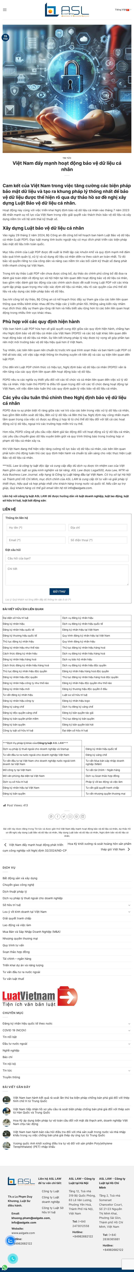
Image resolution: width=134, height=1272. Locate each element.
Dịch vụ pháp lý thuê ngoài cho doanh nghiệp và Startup (36, 748)
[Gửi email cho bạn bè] (70, 817)
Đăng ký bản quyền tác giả (77, 712)
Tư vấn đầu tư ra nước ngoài (21, 972)
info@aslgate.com (24, 1222)
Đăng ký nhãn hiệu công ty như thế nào (26, 683)
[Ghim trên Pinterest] (76, 817)
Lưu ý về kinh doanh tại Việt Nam (25, 911)
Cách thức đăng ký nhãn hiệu (20, 653)
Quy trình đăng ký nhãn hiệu (78, 641)
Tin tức (67, 158)
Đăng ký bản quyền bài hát (78, 724)
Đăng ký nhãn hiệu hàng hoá (19, 659)
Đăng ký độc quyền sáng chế (20, 712)
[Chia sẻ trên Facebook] (57, 817)
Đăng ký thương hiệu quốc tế (20, 635)
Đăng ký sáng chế (13, 706)
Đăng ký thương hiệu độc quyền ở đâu (84, 688)
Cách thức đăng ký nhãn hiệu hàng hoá (26, 665)
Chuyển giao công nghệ (18, 884)
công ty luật (30, 465)
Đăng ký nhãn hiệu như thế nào (21, 647)
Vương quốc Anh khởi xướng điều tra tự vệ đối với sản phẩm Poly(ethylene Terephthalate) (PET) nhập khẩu (62, 1145)
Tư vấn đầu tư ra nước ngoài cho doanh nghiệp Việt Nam (36, 754)
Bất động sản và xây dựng (20, 878)
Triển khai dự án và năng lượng (23, 965)
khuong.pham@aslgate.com (31, 1218)
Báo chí (7, 1057)
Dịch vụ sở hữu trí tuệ (15, 781)
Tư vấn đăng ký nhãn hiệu (18, 694)
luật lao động (113, 496)
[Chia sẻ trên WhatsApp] (51, 817)
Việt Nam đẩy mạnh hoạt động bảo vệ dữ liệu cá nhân (89, 829)
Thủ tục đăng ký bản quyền (78, 718)
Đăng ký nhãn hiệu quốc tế (18, 629)
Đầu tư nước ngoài (15, 1043)
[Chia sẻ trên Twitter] (64, 817)
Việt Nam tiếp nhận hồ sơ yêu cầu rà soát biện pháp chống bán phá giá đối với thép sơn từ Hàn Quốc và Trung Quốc (71, 1111)
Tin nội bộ (9, 1064)
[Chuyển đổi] (129, 905)
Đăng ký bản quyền (14, 724)
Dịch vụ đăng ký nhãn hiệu (77, 617)
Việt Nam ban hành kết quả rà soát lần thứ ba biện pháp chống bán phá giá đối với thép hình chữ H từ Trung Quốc (71, 1099)
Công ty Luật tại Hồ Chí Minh (112, 1183)
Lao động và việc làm (17, 925)
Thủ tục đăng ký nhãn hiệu (18, 641)
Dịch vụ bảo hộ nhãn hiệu (77, 659)
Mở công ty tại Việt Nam (17, 769)
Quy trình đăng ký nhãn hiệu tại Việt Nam (86, 635)
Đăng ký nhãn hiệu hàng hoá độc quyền (85, 671)
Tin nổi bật (10, 1037)
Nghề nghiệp (11, 1050)
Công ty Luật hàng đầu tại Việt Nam (79, 474)
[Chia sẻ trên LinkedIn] (83, 817)
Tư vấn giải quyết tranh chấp (102, 787)
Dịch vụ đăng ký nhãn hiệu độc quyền (84, 665)
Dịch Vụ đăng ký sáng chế (77, 706)
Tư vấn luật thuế (13, 979)
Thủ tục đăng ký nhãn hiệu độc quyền (25, 671)
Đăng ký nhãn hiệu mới (16, 688)
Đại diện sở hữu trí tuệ (15, 617)
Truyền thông (11, 1077)
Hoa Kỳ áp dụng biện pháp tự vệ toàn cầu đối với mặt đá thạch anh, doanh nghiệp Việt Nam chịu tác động (70, 1122)
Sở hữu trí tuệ (12, 905)
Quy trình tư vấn (13, 945)
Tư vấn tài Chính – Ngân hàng (103, 769)
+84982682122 (22, 1243)
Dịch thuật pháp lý (15, 891)
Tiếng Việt (120, 9)
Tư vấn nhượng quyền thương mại (105, 793)
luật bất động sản (34, 500)
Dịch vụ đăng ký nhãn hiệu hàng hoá (83, 653)
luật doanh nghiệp (91, 496)
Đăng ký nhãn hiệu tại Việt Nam (80, 629)
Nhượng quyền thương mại (20, 938)
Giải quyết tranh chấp (17, 918)
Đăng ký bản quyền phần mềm (21, 718)
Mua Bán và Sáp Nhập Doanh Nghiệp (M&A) (32, 931)
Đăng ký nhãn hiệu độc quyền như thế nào (87, 683)
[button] (5, 9)
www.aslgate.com (23, 1233)
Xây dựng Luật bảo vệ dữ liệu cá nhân (78, 832)
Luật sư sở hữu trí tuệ (74, 694)
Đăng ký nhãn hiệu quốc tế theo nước (27, 1023)
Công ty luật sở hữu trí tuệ (18, 730)
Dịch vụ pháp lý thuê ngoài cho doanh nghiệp (33, 898)
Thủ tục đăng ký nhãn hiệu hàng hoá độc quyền (90, 677)
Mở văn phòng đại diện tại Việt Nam (24, 775)
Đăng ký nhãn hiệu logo (76, 700)
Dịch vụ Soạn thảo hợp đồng (102, 775)
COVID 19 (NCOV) (14, 1030)
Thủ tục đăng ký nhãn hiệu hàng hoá (83, 647)
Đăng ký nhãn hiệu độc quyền (20, 677)
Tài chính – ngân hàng (17, 958)
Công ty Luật (50, 1191)
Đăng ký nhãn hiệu (13, 623)
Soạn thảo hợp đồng (16, 952)
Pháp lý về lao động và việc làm (104, 781)
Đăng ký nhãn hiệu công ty (18, 700)
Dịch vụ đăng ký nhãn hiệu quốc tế (82, 623)
